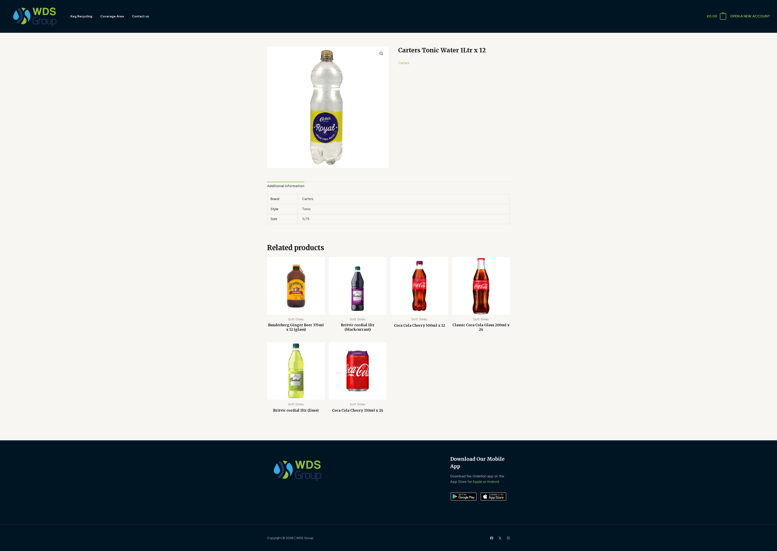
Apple (477, 482)
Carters (404, 63)
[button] (381, 53)
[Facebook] (491, 538)
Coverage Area (112, 16)
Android (493, 482)
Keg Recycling (81, 16)
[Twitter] (500, 538)
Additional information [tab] (285, 186)
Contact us (140, 16)
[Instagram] (508, 538)
